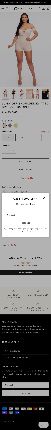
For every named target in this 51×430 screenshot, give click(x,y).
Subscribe (25, 223)
